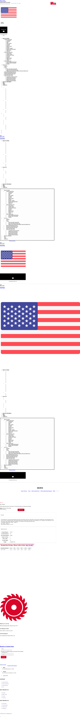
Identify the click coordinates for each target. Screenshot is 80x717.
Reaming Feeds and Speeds (13, 234)
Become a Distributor (7, 81)
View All (8, 51)
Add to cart (21, 509)
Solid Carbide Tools (7, 60)
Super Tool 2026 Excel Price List (12, 69)
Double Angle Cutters (10, 55)
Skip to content (2, 0)
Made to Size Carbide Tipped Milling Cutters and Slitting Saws (17, 70)
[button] (3, 31)
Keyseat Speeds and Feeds (11, 78)
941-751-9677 (29, 545)
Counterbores (9, 40)
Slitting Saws (9, 50)
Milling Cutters (9, 46)
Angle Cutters (9, 53)
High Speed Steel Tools (8, 52)
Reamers (8, 47)
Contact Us (5, 84)
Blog (5, 236)
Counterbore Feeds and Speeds (12, 76)
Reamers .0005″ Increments (11, 62)
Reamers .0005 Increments (11, 49)
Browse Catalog (6, 38)
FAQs (5, 66)
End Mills (8, 44)
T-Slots (8, 59)
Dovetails (8, 41)
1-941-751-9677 (2, 138)
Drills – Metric (9, 43)
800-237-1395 (2, 136)
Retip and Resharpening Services (10, 71)
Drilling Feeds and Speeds (11, 77)
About (5, 237)
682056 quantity (3, 509)
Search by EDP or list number (5, 2)
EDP (52, 2)
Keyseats (8, 45)
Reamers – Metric (10, 48)
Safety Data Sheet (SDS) (8, 74)
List (54, 2)
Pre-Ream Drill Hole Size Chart (9, 73)
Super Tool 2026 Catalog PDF (12, 68)
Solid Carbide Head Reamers (12, 61)
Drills (7, 42)
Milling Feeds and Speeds (11, 79)
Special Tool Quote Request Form (10, 72)
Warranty (6, 65)
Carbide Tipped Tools (8, 39)
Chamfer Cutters (9, 54)
